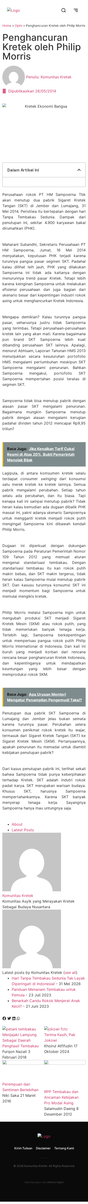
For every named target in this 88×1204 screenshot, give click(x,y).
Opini (18, 25)
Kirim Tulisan (23, 1148)
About (17, 824)
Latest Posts (23, 830)
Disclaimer (43, 1148)
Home (6, 25)
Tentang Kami (64, 1148)
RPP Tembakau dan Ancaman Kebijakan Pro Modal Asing (61, 1097)
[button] (79, 170)
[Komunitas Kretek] (31, 890)
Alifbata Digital (55, 1182)
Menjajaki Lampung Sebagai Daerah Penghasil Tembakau (20, 1040)
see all (70, 972)
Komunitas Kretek (17, 895)
